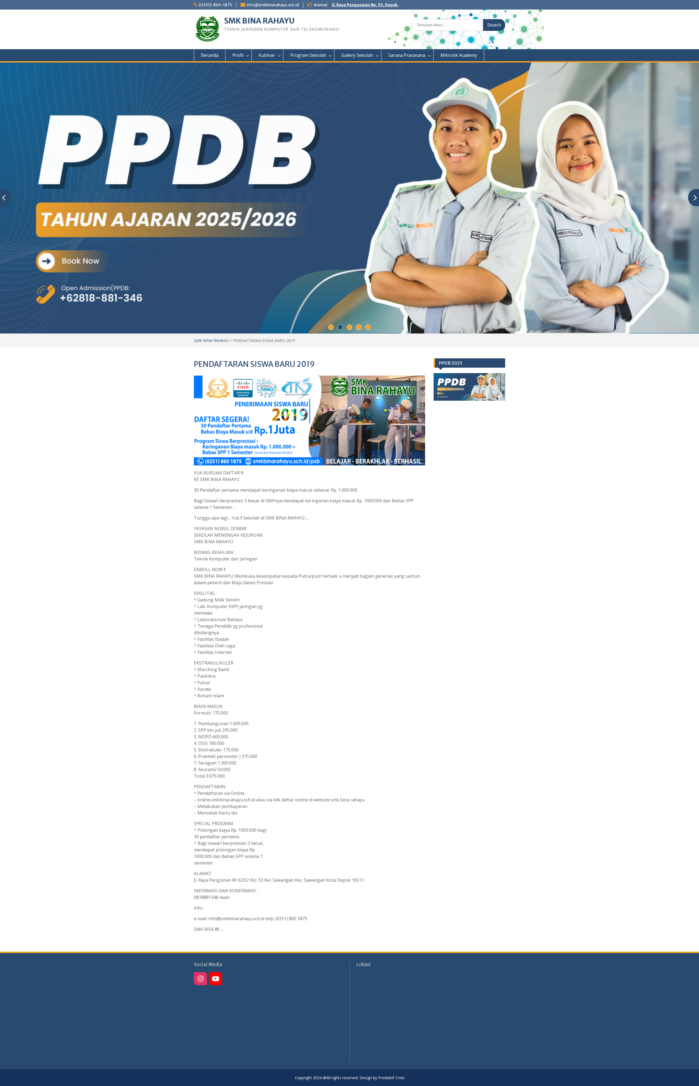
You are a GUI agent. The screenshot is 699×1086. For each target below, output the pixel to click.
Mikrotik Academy (458, 55)
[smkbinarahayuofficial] (200, 978)
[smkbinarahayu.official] (215, 978)
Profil (237, 55)
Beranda (209, 55)
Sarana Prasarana (406, 55)
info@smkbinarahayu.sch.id (273, 4)
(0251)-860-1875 (215, 4)
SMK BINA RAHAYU (259, 21)
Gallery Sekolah (357, 55)
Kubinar (267, 55)
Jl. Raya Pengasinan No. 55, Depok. (365, 4)
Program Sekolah (308, 55)
